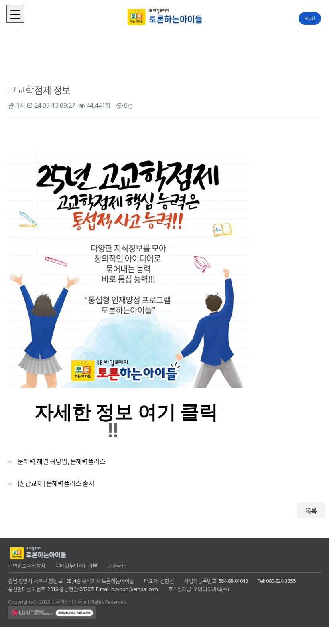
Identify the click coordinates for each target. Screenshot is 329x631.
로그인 (310, 18)
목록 (311, 510)
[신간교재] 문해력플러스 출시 (56, 483)
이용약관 (116, 565)
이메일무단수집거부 (76, 565)
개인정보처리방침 (26, 565)
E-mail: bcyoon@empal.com (127, 589)
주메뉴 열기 (15, 14)
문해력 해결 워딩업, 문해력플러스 (62, 461)
